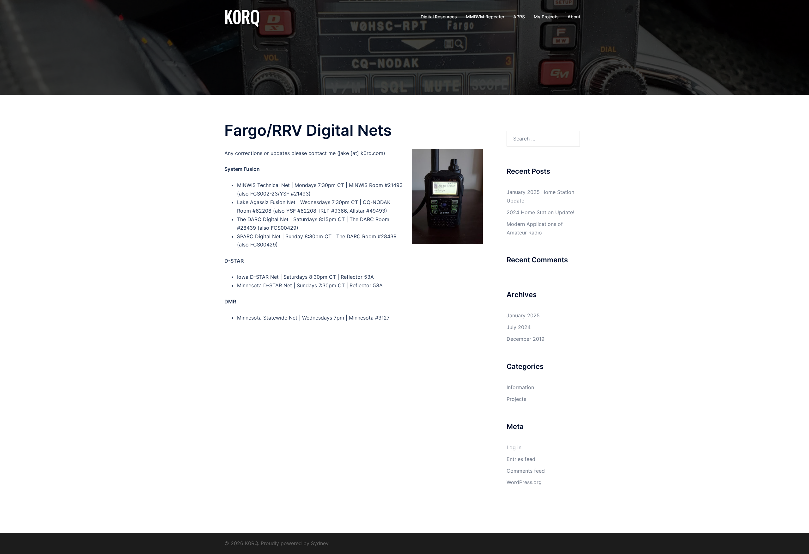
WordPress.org (524, 482)
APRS (519, 16)
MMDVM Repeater (485, 16)
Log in (514, 447)
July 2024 (519, 327)
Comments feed (526, 471)
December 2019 (525, 339)
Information (520, 387)
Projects (516, 399)
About (574, 16)
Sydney (320, 543)
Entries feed (521, 459)
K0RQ (241, 16)
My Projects (546, 16)
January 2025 (523, 315)
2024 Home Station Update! (540, 212)
